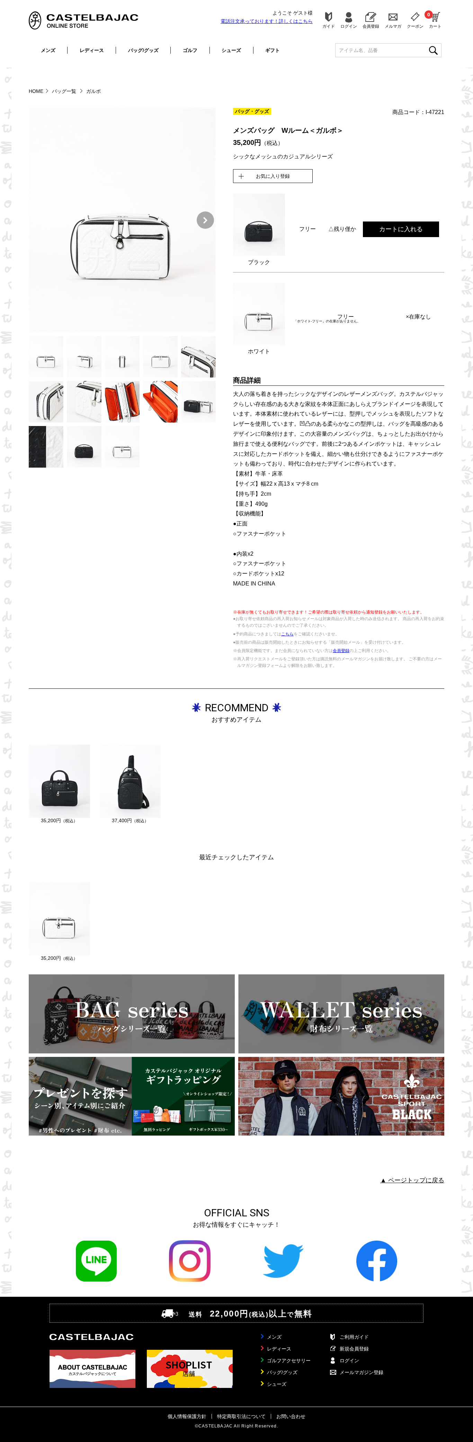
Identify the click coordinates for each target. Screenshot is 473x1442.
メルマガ (393, 26)
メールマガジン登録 (361, 1372)
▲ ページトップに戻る (412, 1180)
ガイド (328, 26)
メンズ (48, 50)
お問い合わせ (290, 1416)
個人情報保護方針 (187, 1416)
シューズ (231, 50)
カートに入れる (401, 229)
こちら (287, 634)
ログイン (348, 26)
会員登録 (371, 26)
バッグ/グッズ (143, 50)
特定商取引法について (241, 1416)
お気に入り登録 (273, 176)
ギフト (272, 50)
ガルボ (93, 91)
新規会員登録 (354, 1349)
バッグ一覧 (65, 91)
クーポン (415, 26)
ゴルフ (190, 50)
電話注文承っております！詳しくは (267, 21)
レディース (92, 50)
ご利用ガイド (354, 1337)
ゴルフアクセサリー (289, 1360)
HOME (36, 91)
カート (435, 20)
